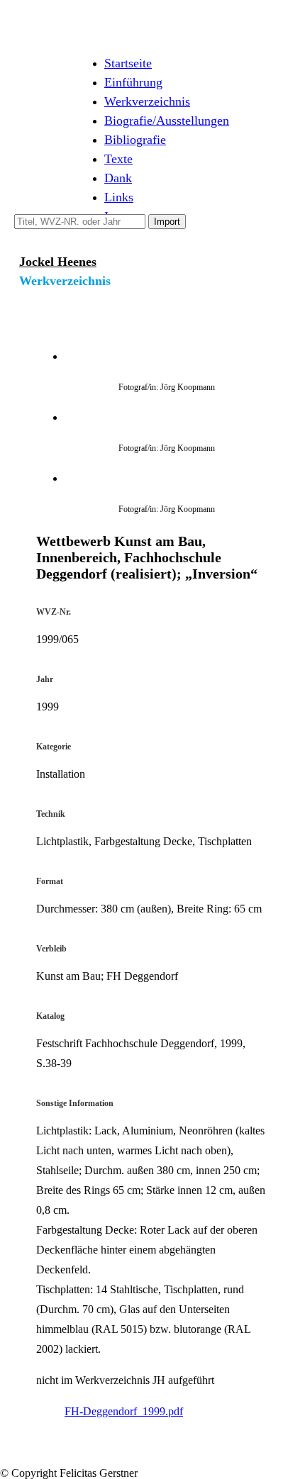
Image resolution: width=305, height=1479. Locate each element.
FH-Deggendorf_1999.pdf (124, 1411)
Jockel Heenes (57, 262)
